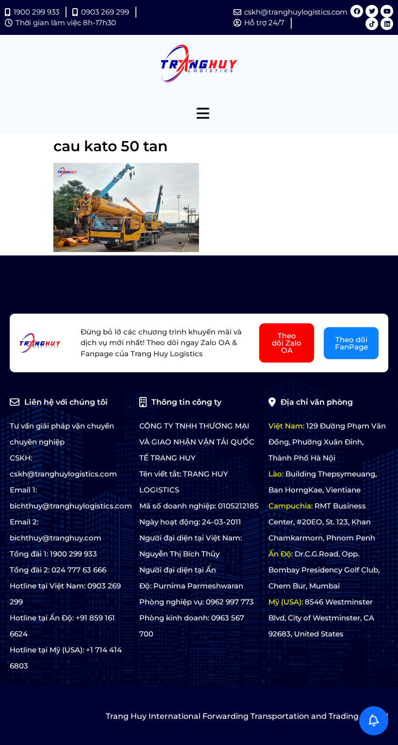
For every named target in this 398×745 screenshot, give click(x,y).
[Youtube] (387, 11)
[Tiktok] (371, 23)
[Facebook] (356, 11)
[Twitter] (371, 11)
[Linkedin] (387, 23)
